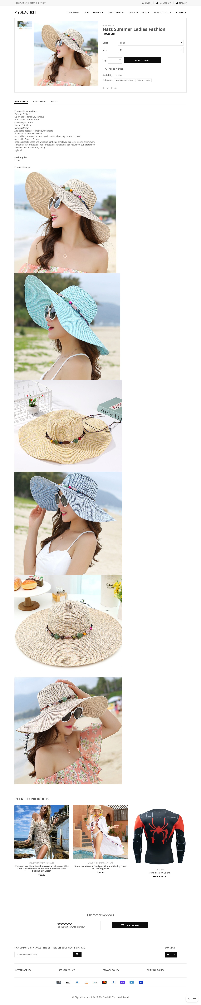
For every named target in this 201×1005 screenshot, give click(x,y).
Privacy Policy (111, 970)
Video (54, 101)
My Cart (183, 3)
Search (148, 3)
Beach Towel (161, 12)
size (105, 50)
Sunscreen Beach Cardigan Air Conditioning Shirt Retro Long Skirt (100, 867)
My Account (165, 3)
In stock (119, 75)
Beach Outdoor (138, 12)
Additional (39, 101)
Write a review (130, 925)
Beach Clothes (93, 12)
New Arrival (72, 12)
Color (105, 42)
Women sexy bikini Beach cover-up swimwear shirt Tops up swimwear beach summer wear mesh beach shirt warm (42, 868)
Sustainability (22, 970)
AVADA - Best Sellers (124, 80)
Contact (181, 12)
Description (21, 101)
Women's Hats (144, 80)
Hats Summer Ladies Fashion (134, 29)
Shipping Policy (155, 970)
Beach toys (115, 12)
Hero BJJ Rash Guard (159, 872)
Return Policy (67, 970)
